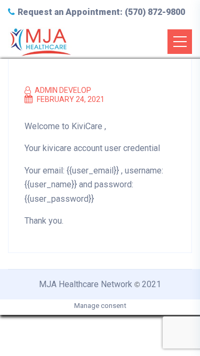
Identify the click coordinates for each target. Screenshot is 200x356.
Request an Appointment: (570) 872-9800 (101, 12)
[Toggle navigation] (179, 41)
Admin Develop (62, 90)
